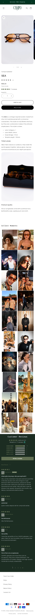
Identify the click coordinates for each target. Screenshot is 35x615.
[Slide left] (14, 67)
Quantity (3, 92)
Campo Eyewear (10, 610)
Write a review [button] (17, 458)
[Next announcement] (32, 2)
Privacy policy (12, 613)
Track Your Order (8, 576)
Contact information (23, 613)
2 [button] (15, 567)
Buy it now (17, 107)
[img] (5, 469)
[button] (4, 8)
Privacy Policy (7, 584)
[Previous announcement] (3, 2)
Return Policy (7, 588)
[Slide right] (21, 67)
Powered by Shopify (19, 610)
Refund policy (30, 610)
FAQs (5, 580)
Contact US (6, 592)
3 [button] (18, 567)
